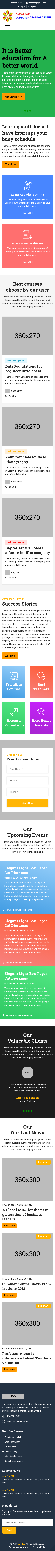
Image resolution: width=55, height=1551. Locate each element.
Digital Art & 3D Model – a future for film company (27, 550)
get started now (13, 97)
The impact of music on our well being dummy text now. (26, 1481)
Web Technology (12, 1442)
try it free (10, 164)
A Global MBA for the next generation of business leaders (25, 1214)
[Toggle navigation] (7, 26)
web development (15, 360)
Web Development (13, 1456)
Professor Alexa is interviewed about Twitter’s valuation (26, 1358)
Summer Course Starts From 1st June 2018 (26, 1286)
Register (33, 7)
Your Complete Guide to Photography (25, 459)
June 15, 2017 (8, 1476)
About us (10, 656)
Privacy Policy (39, 1547)
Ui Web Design (11, 1451)
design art (43, 1162)
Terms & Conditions (18, 1547)
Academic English (13, 1437)
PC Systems (10, 1446)
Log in (22, 7)
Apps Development (14, 1461)
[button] (25, 111)
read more (27, 213)
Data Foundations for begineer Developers (23, 368)
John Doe (9, 1205)
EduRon (21, 1544)
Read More (9, 1225)
